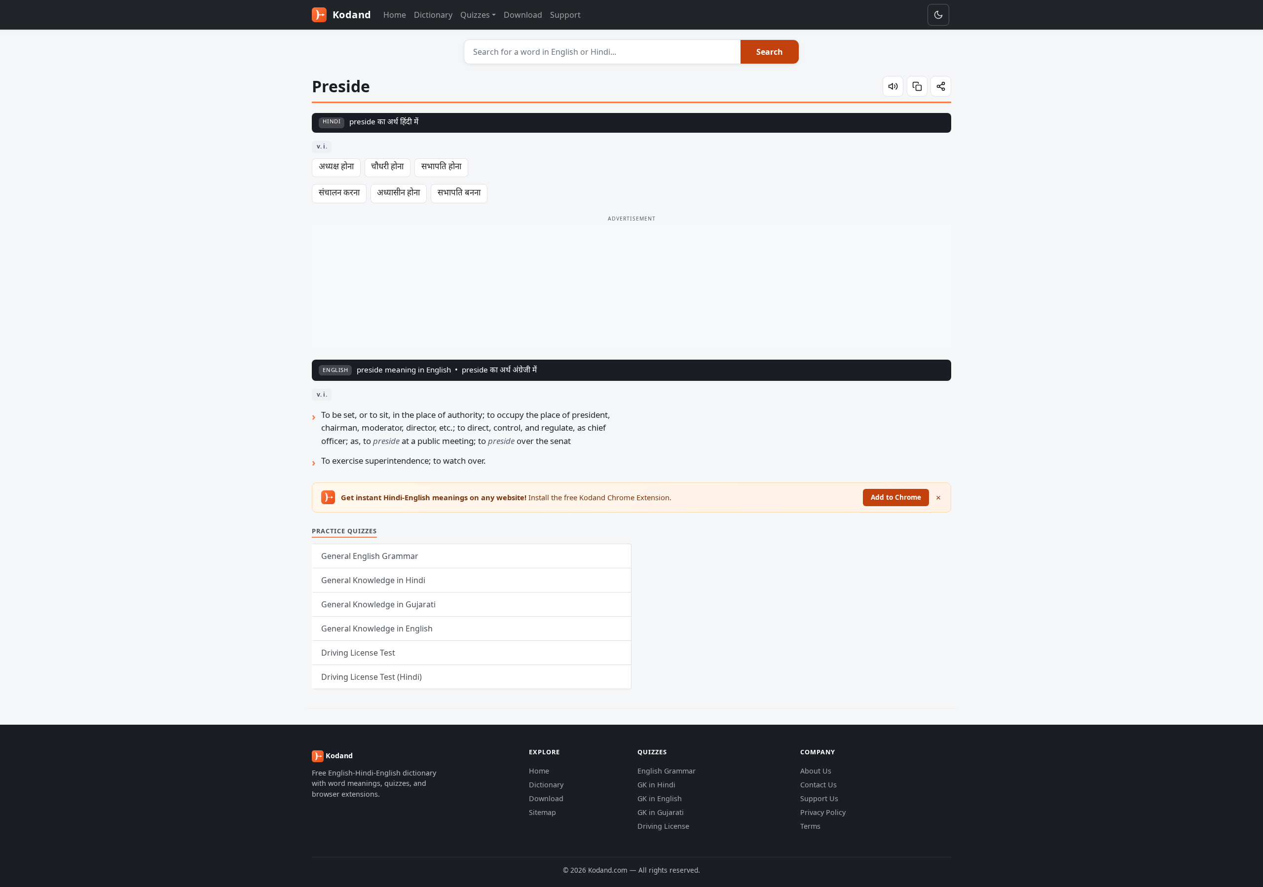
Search (769, 51)
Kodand (350, 14)
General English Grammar (369, 556)
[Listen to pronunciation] (893, 86)
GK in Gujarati (660, 812)
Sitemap (542, 812)
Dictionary (433, 14)
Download (523, 14)
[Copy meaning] (917, 86)
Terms (810, 826)
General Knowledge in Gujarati (378, 604)
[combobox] (602, 52)
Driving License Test (358, 652)
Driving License (663, 826)
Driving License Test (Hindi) (371, 676)
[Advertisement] (631, 286)
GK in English (659, 798)
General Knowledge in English (377, 628)
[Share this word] (940, 86)
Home (394, 14)
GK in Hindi (656, 784)
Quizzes (475, 14)
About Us (815, 771)
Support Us (819, 798)
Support (565, 14)
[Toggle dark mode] (938, 15)
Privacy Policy (823, 812)
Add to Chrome (896, 497)
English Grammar (666, 771)
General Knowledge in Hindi (373, 580)
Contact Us (818, 784)
